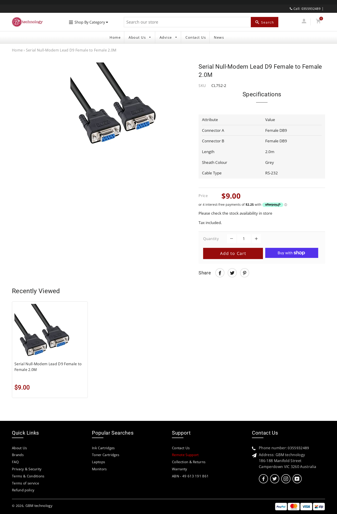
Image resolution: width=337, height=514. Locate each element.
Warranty (179, 469)
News (219, 37)
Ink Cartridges (103, 448)
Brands (18, 454)
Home (115, 37)
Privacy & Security (27, 469)
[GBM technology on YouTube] (297, 479)
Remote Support (185, 454)
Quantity (211, 238)
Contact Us (195, 37)
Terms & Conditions (28, 476)
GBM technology (38, 505)
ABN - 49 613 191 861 (190, 476)
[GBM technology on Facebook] (263, 479)
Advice (166, 37)
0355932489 (298, 448)
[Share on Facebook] (219, 272)
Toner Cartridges (105, 454)
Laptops (98, 462)
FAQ (15, 462)
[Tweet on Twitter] (232, 272)
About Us (138, 37)
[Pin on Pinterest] (244, 272)
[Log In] (303, 21)
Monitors (99, 469)
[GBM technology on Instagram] (286, 479)
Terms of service (25, 483)
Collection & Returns (188, 462)
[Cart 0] (318, 21)
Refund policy (23, 490)
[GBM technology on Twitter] (274, 479)
